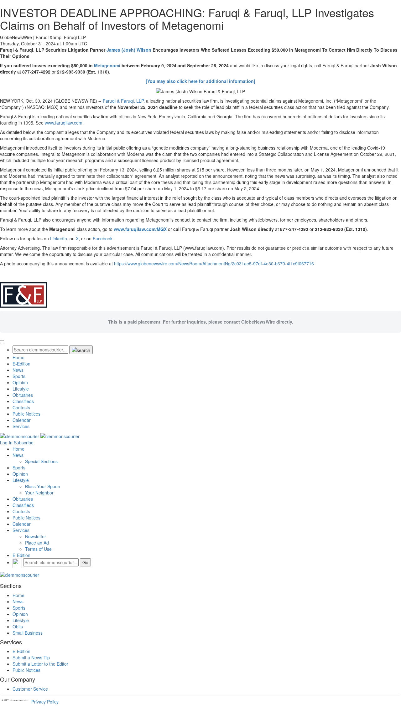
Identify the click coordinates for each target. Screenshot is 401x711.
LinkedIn (58, 238)
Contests (21, 407)
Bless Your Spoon (42, 486)
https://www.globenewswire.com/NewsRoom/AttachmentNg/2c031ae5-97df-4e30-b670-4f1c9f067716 (214, 263)
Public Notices (26, 414)
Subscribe (24, 442)
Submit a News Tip (31, 657)
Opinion (20, 382)
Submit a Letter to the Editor (40, 664)
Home (18, 357)
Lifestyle (21, 389)
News (18, 370)
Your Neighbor (39, 492)
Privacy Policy (45, 701)
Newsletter (35, 536)
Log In (6, 442)
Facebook (102, 238)
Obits (18, 626)
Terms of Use (38, 549)
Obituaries (23, 395)
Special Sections (41, 461)
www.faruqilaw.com (63, 123)
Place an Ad (37, 543)
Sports (19, 376)
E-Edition (21, 364)
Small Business (28, 633)
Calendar (22, 420)
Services (21, 426)
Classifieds (23, 401)
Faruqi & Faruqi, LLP (123, 101)
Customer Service (30, 689)
